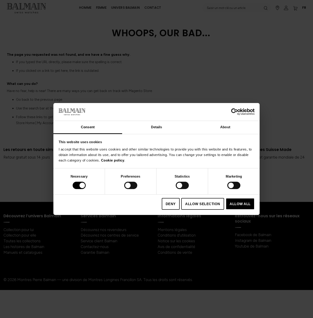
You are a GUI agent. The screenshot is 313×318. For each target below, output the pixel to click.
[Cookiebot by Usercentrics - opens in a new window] (234, 111)
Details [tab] (156, 127)
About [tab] (225, 127)
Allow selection (202, 204)
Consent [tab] (88, 127)
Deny (171, 204)
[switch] (130, 186)
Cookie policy (112, 160)
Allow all (240, 204)
